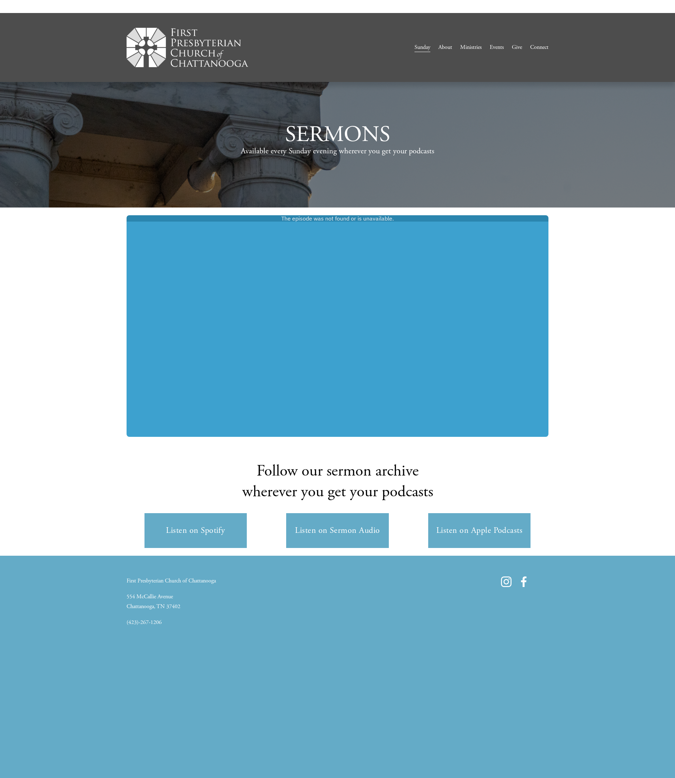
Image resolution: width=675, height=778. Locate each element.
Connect (539, 47)
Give (517, 47)
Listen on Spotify (195, 530)
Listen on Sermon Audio (337, 530)
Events (497, 47)
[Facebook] (523, 581)
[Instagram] (506, 581)
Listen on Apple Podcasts (479, 530)
